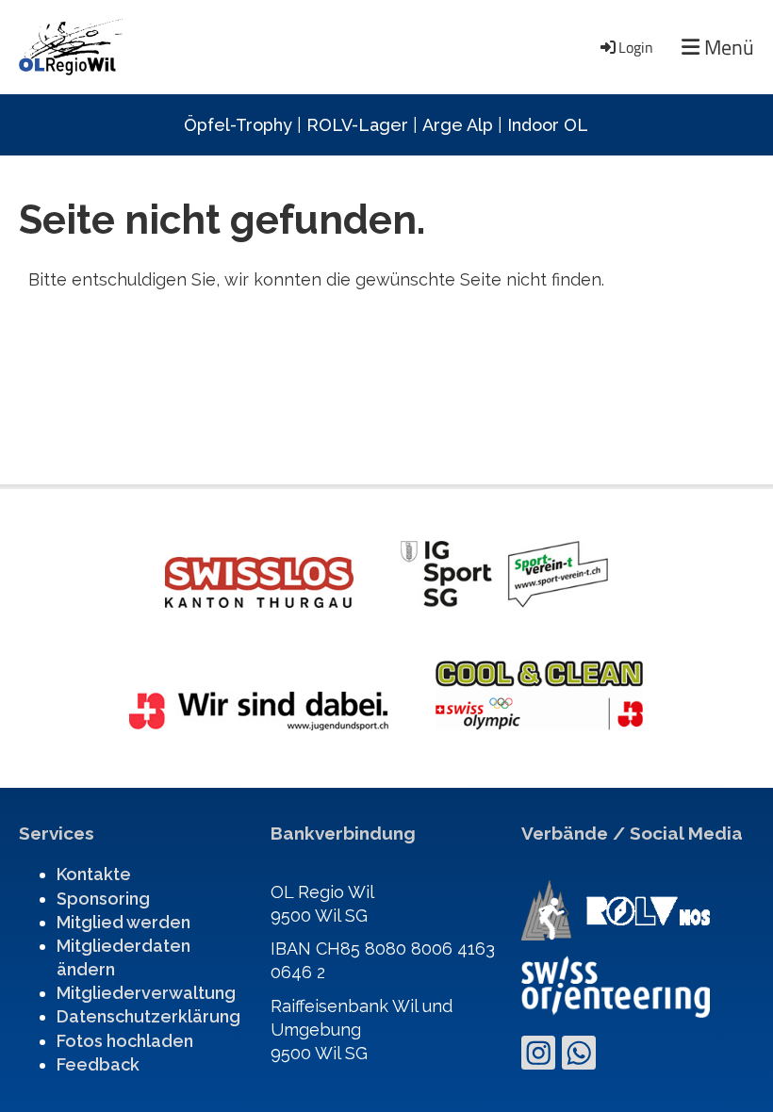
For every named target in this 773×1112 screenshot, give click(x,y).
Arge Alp (457, 125)
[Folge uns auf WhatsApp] (579, 1057)
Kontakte (94, 874)
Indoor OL (547, 125)
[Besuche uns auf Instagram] (538, 1057)
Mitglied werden (123, 922)
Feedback (98, 1064)
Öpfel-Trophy (238, 125)
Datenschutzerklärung (148, 1016)
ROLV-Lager (357, 125)
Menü (726, 47)
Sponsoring (103, 898)
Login (635, 47)
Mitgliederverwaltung (146, 993)
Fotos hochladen (125, 1041)
